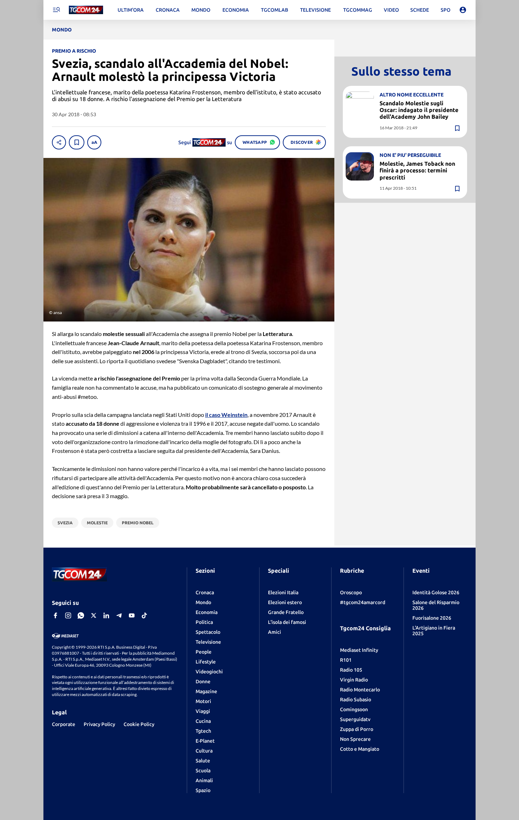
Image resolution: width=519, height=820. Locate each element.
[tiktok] (144, 615)
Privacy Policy (99, 724)
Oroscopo (351, 592)
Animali (204, 780)
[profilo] (463, 10)
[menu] (56, 10)
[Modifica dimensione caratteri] (94, 142)
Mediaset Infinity (359, 650)
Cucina (203, 721)
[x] (93, 615)
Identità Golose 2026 (435, 592)
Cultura (204, 751)
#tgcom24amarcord (362, 602)
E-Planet (205, 741)
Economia (206, 612)
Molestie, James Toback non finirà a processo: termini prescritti (417, 171)
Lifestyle (206, 662)
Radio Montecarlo (360, 689)
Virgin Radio (354, 680)
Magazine (206, 691)
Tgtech (203, 731)
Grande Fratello (286, 612)
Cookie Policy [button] (139, 724)
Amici (274, 632)
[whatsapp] (80, 615)
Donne (203, 681)
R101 (346, 660)
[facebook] (55, 615)
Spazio (203, 790)
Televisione (208, 642)
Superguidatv (355, 719)
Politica (204, 622)
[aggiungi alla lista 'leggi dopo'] (76, 142)
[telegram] (119, 615)
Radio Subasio (355, 699)
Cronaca (205, 592)
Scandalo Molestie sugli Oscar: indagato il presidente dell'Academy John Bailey (419, 110)
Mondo (203, 602)
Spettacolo (208, 632)
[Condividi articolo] (59, 142)
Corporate (63, 724)
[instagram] (68, 615)
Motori (203, 701)
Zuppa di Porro (356, 729)
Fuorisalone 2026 (431, 618)
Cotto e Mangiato (359, 749)
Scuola (203, 770)
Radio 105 (351, 670)
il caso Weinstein (226, 414)
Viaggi (203, 711)
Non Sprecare (355, 739)
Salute (203, 760)
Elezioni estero (285, 602)
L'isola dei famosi (287, 622)
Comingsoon (354, 709)
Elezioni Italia (283, 592)
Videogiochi (209, 671)
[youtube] (131, 615)
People (203, 652)
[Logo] (86, 10)
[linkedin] (106, 615)
